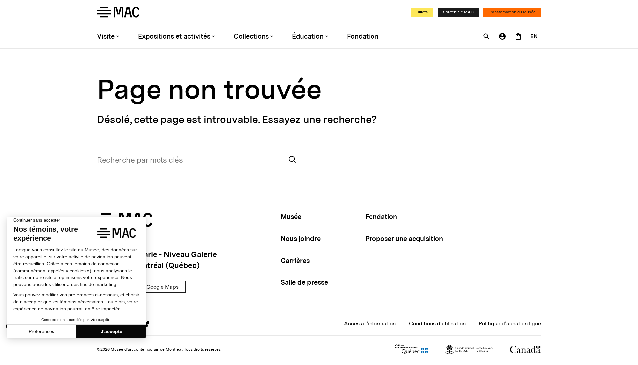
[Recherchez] (292, 160)
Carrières (295, 261)
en (534, 36)
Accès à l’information (370, 323)
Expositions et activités (174, 36)
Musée (291, 217)
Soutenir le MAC (458, 12)
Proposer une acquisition (404, 239)
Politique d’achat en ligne (510, 323)
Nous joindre (301, 239)
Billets (422, 12)
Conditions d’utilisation (437, 323)
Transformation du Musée (512, 12)
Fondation (362, 36)
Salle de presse (304, 282)
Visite (106, 36)
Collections (251, 36)
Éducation (308, 36)
